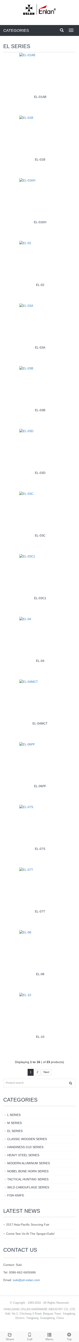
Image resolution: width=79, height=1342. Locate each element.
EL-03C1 (40, 598)
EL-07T (40, 911)
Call (29, 1339)
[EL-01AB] (41, 73)
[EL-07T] (41, 887)
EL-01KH (40, 222)
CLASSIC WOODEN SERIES (27, 1139)
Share (10, 1339)
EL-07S (40, 848)
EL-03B (40, 410)
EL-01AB (40, 97)
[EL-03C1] (41, 574)
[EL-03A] (41, 324)
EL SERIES (15, 1131)
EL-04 (40, 661)
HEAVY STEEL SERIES (23, 1155)
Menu (49, 1339)
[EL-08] (41, 950)
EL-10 (40, 1036)
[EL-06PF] (41, 762)
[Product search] (70, 1083)
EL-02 (40, 285)
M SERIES (14, 1123)
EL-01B (40, 159)
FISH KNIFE (15, 1195)
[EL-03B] (41, 386)
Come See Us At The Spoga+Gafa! (30, 1233)
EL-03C (40, 535)
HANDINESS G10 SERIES (25, 1147)
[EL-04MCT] (41, 699)
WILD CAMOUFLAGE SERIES (28, 1187)
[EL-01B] (41, 136)
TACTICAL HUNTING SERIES (27, 1179)
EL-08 (40, 974)
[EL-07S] (41, 825)
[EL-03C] (41, 512)
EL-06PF (40, 786)
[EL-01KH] (41, 198)
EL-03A (40, 347)
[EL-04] (41, 637)
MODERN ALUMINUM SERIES (28, 1163)
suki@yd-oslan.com (26, 1280)
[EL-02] (41, 261)
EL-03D (40, 473)
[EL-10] (41, 1013)
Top (69, 1339)
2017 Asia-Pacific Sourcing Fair (27, 1224)
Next (46, 1072)
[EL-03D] (41, 449)
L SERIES (14, 1115)
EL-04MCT (40, 723)
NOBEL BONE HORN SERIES (27, 1171)
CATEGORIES (16, 30)
